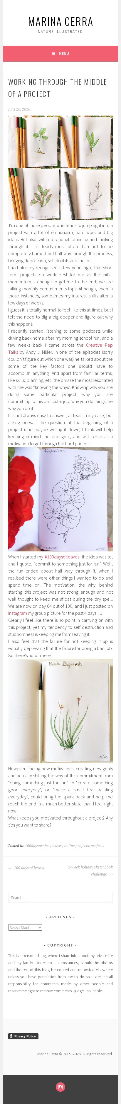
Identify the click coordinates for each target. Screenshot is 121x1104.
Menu (64, 53)
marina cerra (60, 21)
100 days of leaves (28, 868)
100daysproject (38, 846)
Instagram (17, 613)
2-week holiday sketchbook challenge (90, 870)
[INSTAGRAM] (60, 1087)
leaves (57, 846)
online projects (76, 846)
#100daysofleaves (62, 557)
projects (97, 846)
